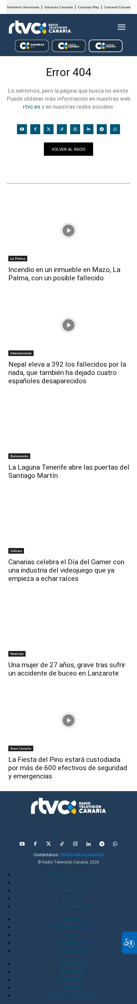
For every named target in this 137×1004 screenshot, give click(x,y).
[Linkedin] (88, 129)
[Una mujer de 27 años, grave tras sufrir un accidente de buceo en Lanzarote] (68, 626)
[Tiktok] (62, 129)
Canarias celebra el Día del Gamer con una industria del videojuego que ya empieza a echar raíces (66, 570)
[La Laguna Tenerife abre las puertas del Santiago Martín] (68, 428)
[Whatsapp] (115, 129)
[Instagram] (75, 129)
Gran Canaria (20, 748)
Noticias (19, 167)
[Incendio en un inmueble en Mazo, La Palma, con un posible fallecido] (68, 230)
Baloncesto (19, 456)
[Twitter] (49, 129)
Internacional (21, 353)
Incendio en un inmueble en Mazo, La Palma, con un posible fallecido (64, 274)
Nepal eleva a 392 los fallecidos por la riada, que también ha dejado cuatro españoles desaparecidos (67, 372)
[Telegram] (102, 129)
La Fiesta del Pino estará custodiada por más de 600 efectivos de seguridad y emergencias (67, 768)
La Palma (17, 258)
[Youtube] (22, 129)
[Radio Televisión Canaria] (40, 27)
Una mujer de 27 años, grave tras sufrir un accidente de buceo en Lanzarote (66, 669)
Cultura (16, 550)
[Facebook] (35, 129)
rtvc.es (31, 106)
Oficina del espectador (82, 854)
